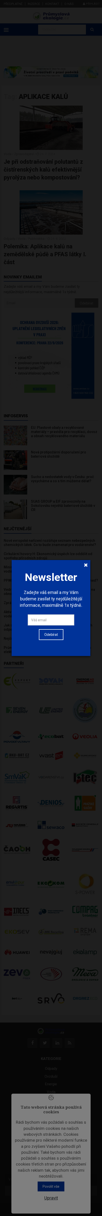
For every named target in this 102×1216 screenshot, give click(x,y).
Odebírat (51, 635)
